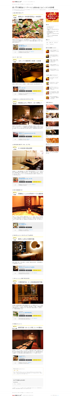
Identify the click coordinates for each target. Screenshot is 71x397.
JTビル (47, 44)
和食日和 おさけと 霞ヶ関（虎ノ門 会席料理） (23, 235)
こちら (58, 395)
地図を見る (32, 51)
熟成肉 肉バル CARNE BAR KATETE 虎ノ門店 (23, 99)
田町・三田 (55, 42)
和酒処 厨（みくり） (50, 36)
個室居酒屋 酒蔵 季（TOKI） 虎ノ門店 (52, 31)
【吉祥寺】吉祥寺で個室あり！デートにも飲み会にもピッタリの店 (54, 56)
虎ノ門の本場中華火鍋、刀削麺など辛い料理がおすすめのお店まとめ (54, 93)
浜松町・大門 (51, 42)
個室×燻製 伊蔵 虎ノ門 (18, 12)
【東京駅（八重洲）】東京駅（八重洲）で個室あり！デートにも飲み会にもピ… (54, 60)
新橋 (47, 42)
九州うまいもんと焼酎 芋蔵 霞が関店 (52, 35)
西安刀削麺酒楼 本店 (50, 32)
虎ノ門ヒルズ (51, 44)
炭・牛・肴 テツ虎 (50, 28)
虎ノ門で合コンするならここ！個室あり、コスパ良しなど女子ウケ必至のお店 (54, 88)
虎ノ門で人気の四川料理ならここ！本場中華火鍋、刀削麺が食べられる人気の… (54, 97)
